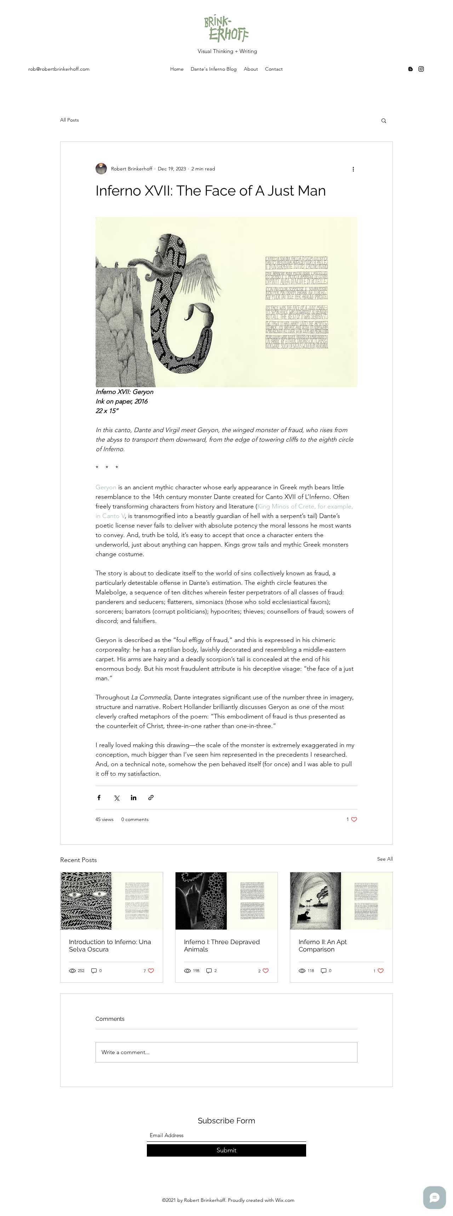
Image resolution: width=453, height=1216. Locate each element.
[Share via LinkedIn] (133, 797)
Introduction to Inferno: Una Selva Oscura (110, 945)
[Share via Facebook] (99, 797)
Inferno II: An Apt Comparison (323, 945)
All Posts (69, 120)
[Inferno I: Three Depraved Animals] (227, 901)
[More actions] (353, 168)
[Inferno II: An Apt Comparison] (341, 901)
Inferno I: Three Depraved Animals (222, 945)
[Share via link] (151, 797)
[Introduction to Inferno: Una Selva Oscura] (112, 901)
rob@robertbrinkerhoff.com (59, 69)
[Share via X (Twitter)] (116, 797)
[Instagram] (421, 68)
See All (385, 859)
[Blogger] (410, 68)
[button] (383, 120)
